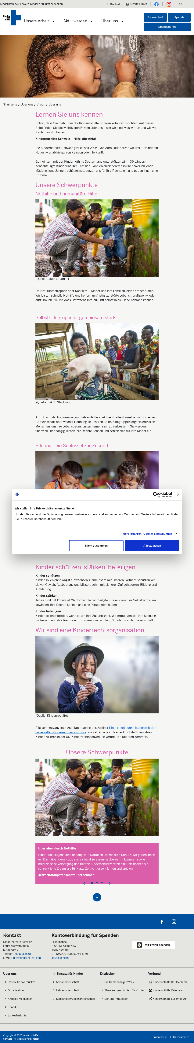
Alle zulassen (152, 545)
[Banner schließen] (178, 494)
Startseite (10, 104)
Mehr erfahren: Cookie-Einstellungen (147, 533)
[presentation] (84, 883)
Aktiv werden (75, 21)
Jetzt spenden (60, 958)
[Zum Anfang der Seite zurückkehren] (97, 897)
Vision (41, 104)
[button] (181, 4)
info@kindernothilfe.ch (27, 958)
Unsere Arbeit (36, 21)
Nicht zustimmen (96, 545)
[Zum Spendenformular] (153, 944)
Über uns (109, 21)
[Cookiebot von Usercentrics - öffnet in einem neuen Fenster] (155, 494)
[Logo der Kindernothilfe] (12, 17)
